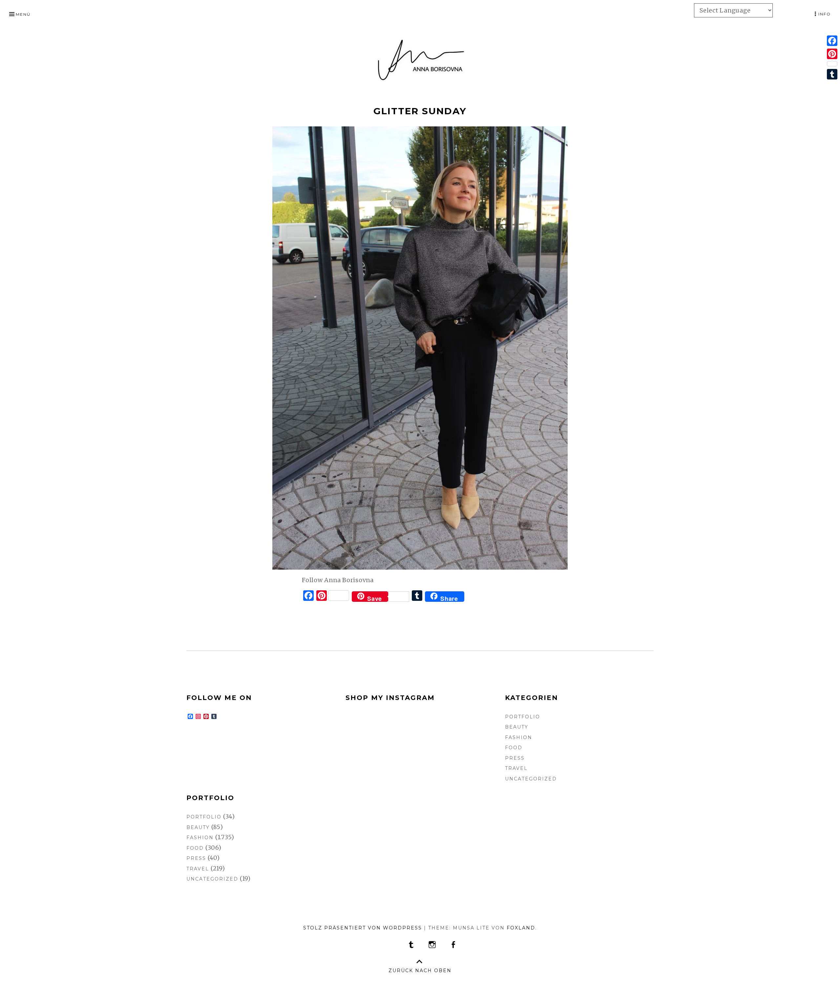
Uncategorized (531, 779)
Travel (516, 768)
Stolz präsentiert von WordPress (362, 928)
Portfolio (522, 717)
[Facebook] (832, 40)
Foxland (521, 928)
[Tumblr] (832, 74)
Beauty (516, 727)
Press (515, 758)
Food (513, 748)
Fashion (518, 737)
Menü (23, 14)
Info (824, 13)
